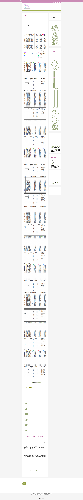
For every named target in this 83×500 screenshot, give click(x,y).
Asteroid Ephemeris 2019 (55, 97)
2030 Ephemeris (27, 430)
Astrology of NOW (56, 165)
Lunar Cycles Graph (55, 116)
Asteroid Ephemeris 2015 (55, 93)
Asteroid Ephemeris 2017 (55, 95)
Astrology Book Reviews (55, 42)
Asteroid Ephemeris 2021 (55, 99)
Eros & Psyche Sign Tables (55, 63)
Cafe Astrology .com (29, 6)
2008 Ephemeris (27, 403)
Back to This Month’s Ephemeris (35, 470)
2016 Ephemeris (27, 413)
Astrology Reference (55, 40)
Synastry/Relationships (55, 37)
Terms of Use (45, 496)
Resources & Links (55, 43)
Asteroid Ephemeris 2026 (55, 104)
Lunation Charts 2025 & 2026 (55, 120)
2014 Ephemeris (55, 71)
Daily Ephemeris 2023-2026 (55, 88)
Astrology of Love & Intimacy (55, 30)
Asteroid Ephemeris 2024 (55, 102)
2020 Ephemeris (55, 77)
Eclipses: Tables (55, 118)
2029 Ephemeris (27, 429)
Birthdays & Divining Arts (55, 36)
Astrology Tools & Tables (55, 39)
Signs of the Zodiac (55, 33)
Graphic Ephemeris (55, 89)
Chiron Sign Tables (55, 61)
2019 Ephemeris (31, 382)
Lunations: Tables (55, 119)
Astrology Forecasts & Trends (55, 28)
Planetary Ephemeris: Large (55, 69)
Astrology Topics (55, 41)
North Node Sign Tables (55, 62)
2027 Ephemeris (55, 84)
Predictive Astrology (55, 38)
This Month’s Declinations (55, 110)
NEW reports (55, 149)
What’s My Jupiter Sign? (55, 128)
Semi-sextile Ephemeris (55, 121)
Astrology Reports (55, 25)
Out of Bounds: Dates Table (55, 115)
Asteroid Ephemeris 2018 (55, 96)
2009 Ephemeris (27, 404)
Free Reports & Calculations (55, 44)
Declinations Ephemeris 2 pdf (55, 113)
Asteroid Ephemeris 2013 (55, 91)
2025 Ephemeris (27, 424)
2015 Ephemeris (55, 72)
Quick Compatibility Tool (56, 159)
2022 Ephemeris (27, 420)
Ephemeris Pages (55, 70)
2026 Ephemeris (27, 425)
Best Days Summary (55, 66)
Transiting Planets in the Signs (55, 64)
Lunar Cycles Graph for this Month (35, 465)
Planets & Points (55, 34)
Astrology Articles (55, 29)
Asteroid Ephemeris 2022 (55, 100)
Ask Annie (55, 31)
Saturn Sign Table (55, 58)
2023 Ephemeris (55, 80)
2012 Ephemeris (27, 408)
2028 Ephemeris (55, 85)
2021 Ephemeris (39, 382)
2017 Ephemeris (27, 414)
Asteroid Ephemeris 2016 (55, 94)
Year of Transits (53, 143)
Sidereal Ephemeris (55, 114)
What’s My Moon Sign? (55, 125)
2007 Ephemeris (27, 402)
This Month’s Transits (55, 109)
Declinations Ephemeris (55, 111)
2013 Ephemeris (27, 409)
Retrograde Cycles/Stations (55, 117)
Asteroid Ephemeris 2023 (55, 101)
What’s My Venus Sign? (55, 126)
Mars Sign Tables (55, 56)
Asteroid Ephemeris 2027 (55, 105)
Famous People (55, 32)
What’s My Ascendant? (55, 129)
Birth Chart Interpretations (55, 26)
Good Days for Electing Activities (55, 67)
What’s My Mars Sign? (55, 127)
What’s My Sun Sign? (55, 124)
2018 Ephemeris (55, 75)
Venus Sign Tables (55, 55)
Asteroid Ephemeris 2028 (55, 106)
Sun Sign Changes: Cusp (55, 53)
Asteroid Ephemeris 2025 (55, 103)
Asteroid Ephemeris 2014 (55, 92)
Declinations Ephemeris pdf (55, 112)
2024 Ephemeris (55, 81)
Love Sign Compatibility (55, 35)
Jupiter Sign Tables (55, 57)
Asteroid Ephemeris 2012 (55, 90)
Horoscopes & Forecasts (55, 27)
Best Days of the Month (55, 65)
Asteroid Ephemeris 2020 (55, 98)
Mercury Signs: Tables (55, 54)
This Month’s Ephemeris (55, 68)
